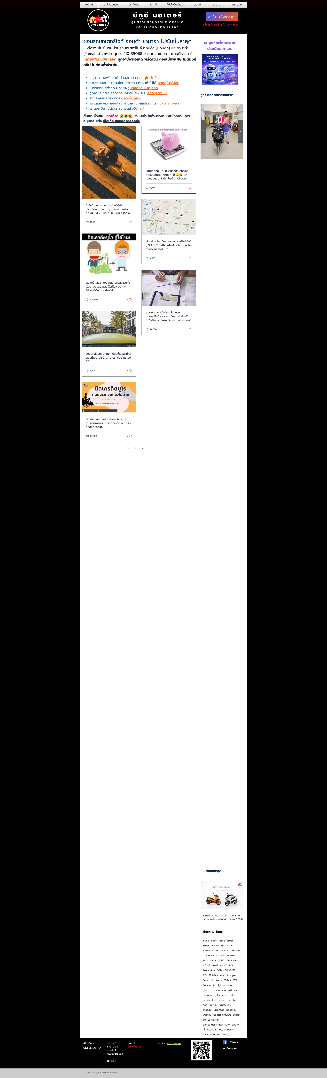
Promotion (209, 970)
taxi (214, 1000)
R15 (205, 975)
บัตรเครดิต (219, 1009)
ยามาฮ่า (236, 1014)
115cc (214, 940)
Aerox (206, 950)
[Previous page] (128, 448)
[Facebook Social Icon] (225, 1042)
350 (223, 945)
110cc (206, 940)
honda (216, 990)
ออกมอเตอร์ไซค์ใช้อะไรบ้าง (216, 1024)
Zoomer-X (209, 985)
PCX (231, 965)
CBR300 (235, 950)
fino (230, 985)
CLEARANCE (210, 955)
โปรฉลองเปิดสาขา (212, 1034)
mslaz (217, 995)
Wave (219, 980)
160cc (206, 945)
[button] (222, 131)
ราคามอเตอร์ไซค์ (211, 1019)
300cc (215, 945)
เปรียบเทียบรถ (226, 1029)
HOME (206, 965)
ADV (229, 945)
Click (221, 955)
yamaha (231, 1000)
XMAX (227, 980)
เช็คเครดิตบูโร (209, 1029)
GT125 (221, 960)
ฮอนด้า (235, 1024)
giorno (207, 990)
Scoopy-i (231, 975)
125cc (222, 940)
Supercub (208, 980)
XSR (235, 980)
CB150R (224, 950)
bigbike (221, 985)
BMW (215, 950)
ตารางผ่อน (225, 1005)
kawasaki (227, 990)
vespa (222, 1000)
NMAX (223, 965)
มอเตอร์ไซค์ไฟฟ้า (222, 1014)
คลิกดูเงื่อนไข (157, 93)
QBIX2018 (229, 970)
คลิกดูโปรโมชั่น (148, 77)
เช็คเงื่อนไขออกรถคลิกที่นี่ (121, 121)
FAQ (205, 960)
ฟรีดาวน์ (207, 1014)
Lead (215, 965)
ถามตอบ (207, 1009)
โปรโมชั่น (227, 1034)
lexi (236, 990)
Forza (212, 960)
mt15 (231, 995)
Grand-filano (233, 960)
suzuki (206, 1000)
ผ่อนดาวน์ (231, 1009)
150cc (230, 940)
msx (224, 995)
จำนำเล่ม (213, 1005)
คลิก (143, 108)
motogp (207, 995)
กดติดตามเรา (230, 1048)
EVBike (231, 955)
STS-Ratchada (216, 975)
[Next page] (149, 448)
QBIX (219, 970)
